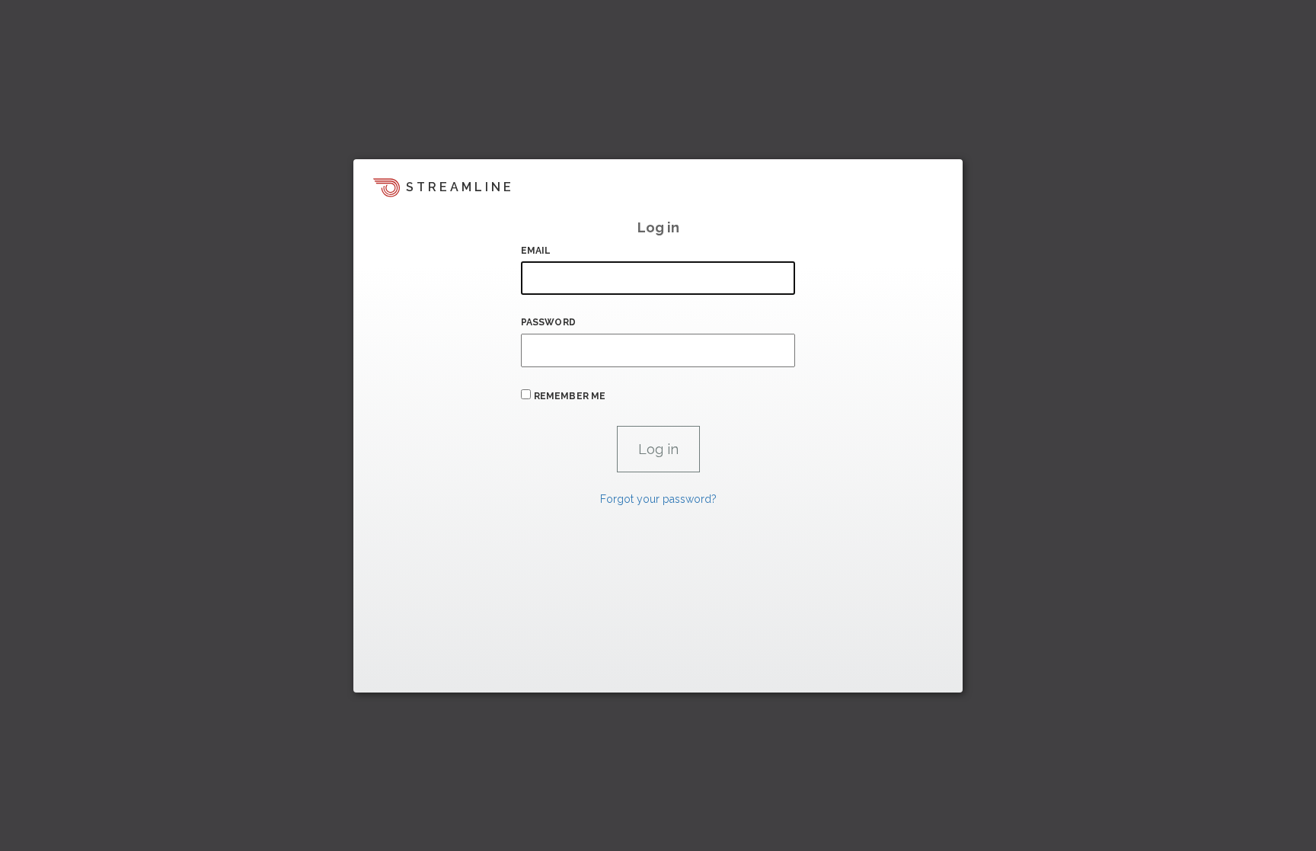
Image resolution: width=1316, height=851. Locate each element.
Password (548, 322)
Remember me (569, 396)
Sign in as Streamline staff (434, 674)
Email (536, 250)
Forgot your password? (658, 499)
